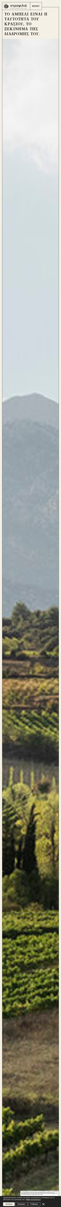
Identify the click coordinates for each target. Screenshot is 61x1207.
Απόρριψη (21, 1204)
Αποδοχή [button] (8, 1204)
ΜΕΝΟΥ (36, 6)
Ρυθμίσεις (34, 1204)
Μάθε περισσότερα (33, 1200)
